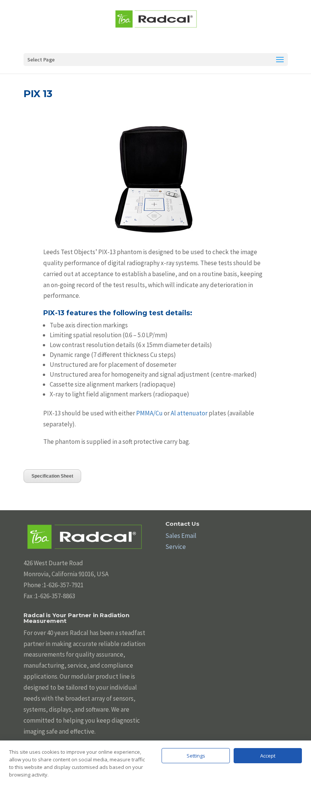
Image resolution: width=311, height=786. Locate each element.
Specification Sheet (52, 476)
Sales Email (180, 535)
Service (175, 546)
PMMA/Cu (149, 413)
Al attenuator (189, 413)
